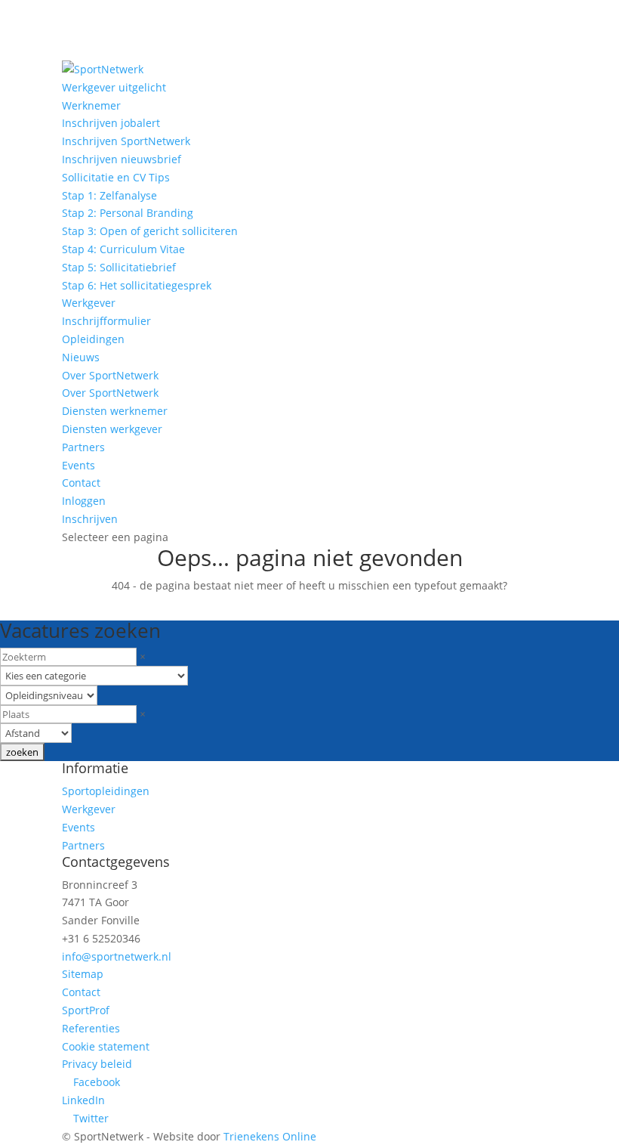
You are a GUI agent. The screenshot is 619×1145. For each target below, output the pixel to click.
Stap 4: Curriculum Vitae (123, 249)
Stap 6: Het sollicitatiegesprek (136, 285)
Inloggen (84, 501)
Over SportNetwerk (110, 375)
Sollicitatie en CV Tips (116, 177)
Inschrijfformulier (106, 321)
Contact (81, 482)
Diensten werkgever (112, 429)
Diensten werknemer (115, 411)
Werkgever (88, 303)
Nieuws (81, 357)
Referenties (91, 1028)
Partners (83, 447)
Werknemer (91, 105)
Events (78, 465)
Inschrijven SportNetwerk (126, 141)
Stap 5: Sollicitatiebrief (119, 267)
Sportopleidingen (105, 791)
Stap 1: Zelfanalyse (109, 195)
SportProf (85, 1010)
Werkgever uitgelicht (114, 87)
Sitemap (82, 974)
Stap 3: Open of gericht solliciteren (150, 231)
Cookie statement (105, 1046)
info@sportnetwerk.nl (116, 956)
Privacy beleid (97, 1064)
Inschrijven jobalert (111, 123)
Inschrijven (90, 519)
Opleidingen (93, 339)
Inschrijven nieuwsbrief (121, 159)
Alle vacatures (65, 607)
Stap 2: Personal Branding (127, 213)
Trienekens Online (269, 1136)
